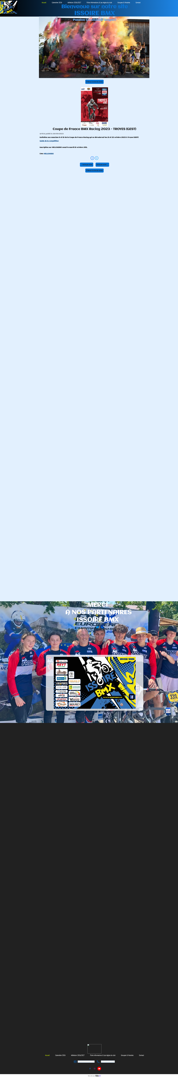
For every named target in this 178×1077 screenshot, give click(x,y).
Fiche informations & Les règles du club (102, 1055)
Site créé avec (91, 1076)
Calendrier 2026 (60, 1055)
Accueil (47, 1055)
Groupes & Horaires (127, 1055)
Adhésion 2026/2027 (78, 1055)
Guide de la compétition (49, 141)
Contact (141, 1055)
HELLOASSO (49, 153)
